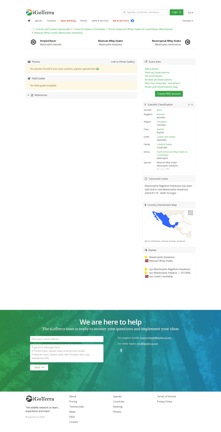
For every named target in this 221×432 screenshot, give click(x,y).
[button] (31, 29)
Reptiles (160, 129)
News (72, 411)
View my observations (157, 72)
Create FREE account (168, 93)
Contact (73, 422)
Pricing (73, 401)
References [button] (41, 95)
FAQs (72, 416)
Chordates (162, 121)
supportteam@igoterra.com (155, 337)
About (72, 396)
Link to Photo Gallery (123, 61)
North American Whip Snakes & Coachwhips (141, 29)
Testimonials (76, 406)
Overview (186, 20)
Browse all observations (158, 79)
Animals (160, 114)
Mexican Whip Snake (58, 32)
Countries (51, 20)
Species (38, 20)
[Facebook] (132, 20)
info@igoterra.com (147, 343)
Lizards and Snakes (52, 29)
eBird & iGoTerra (100, 20)
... (31, 29)
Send (37, 367)
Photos (83, 20)
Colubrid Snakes (89, 29)
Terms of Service (166, 396)
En (190, 12)
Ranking (118, 406)
